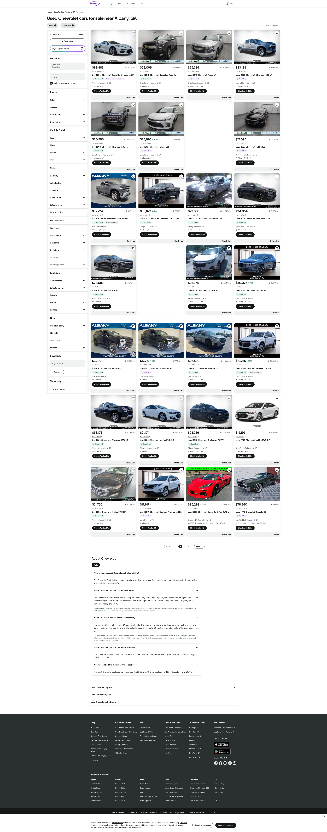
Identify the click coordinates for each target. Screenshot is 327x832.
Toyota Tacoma (96, 792)
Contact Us (132, 813)
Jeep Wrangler (171, 784)
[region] (163, 823)
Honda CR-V (120, 784)
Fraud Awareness (197, 813)
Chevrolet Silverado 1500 (199, 788)
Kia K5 (217, 796)
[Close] (324, 816)
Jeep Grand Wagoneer (174, 796)
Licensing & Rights (177, 813)
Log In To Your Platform (223, 732)
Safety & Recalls (121, 744)
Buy (110, 4)
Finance (144, 4)
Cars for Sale (59, 12)
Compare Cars (121, 736)
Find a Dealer (96, 744)
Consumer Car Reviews (124, 727)
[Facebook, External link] (220, 763)
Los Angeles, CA (195, 736)
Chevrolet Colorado (197, 801)
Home (49, 12)
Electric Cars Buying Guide (101, 756)
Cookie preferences (203, 825)
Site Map (168, 753)
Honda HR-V (120, 801)
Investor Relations (148, 813)
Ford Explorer (145, 801)
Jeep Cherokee (171, 801)
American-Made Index (124, 749)
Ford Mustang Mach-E (149, 796)
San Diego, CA (194, 757)
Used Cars (95, 727)
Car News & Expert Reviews (126, 732)
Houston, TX (194, 732)
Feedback (211, 813)
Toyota (93, 779)
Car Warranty (170, 740)
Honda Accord (120, 792)
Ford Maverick (145, 784)
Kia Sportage (220, 784)
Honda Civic (120, 788)
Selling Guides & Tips (148, 740)
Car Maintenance (171, 749)
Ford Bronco (145, 788)
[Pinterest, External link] (234, 763)
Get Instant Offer (146, 732)
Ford (142, 779)
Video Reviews (121, 753)
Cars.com (183, 823)
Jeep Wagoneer (171, 792)
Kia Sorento (219, 788)
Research (131, 4)
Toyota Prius (95, 788)
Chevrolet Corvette (197, 784)
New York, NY (194, 753)
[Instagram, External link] (230, 763)
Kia (216, 779)
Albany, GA (70, 12)
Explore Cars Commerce (223, 727)
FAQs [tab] (96, 565)
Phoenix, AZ (193, 740)
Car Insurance (170, 744)
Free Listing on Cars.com (150, 736)
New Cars (94, 732)
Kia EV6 (217, 801)
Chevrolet (194, 779)
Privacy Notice (117, 823)
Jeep (167, 779)
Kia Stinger (219, 792)
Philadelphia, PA (195, 749)
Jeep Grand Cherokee (174, 788)
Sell (119, 4)
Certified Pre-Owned (99, 736)
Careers (163, 813)
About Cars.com (118, 813)
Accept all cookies (225, 825)
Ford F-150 (144, 792)
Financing (94, 760)
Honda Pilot (119, 796)
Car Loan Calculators (173, 727)
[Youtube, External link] (225, 763)
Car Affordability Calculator (175, 732)
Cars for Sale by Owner (100, 740)
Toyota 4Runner (97, 801)
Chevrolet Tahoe (196, 796)
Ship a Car (169, 736)
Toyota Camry (96, 796)
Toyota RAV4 (95, 784)
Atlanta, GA (193, 744)
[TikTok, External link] (216, 763)
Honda (118, 779)
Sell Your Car (145, 727)
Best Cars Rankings (122, 740)
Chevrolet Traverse (197, 792)
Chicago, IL (193, 727)
